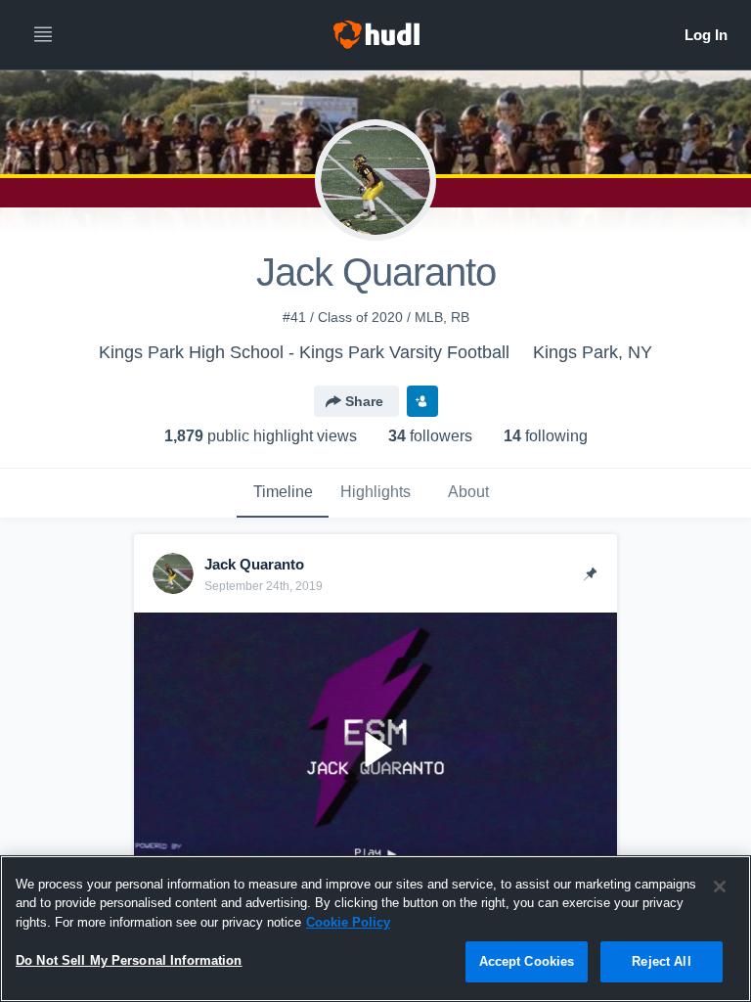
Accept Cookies (527, 961)
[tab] (283, 493)
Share (364, 401)
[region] (375, 928)
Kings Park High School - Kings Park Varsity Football (304, 352)
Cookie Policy (348, 922)
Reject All (661, 961)
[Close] (719, 886)
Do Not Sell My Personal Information (129, 960)
